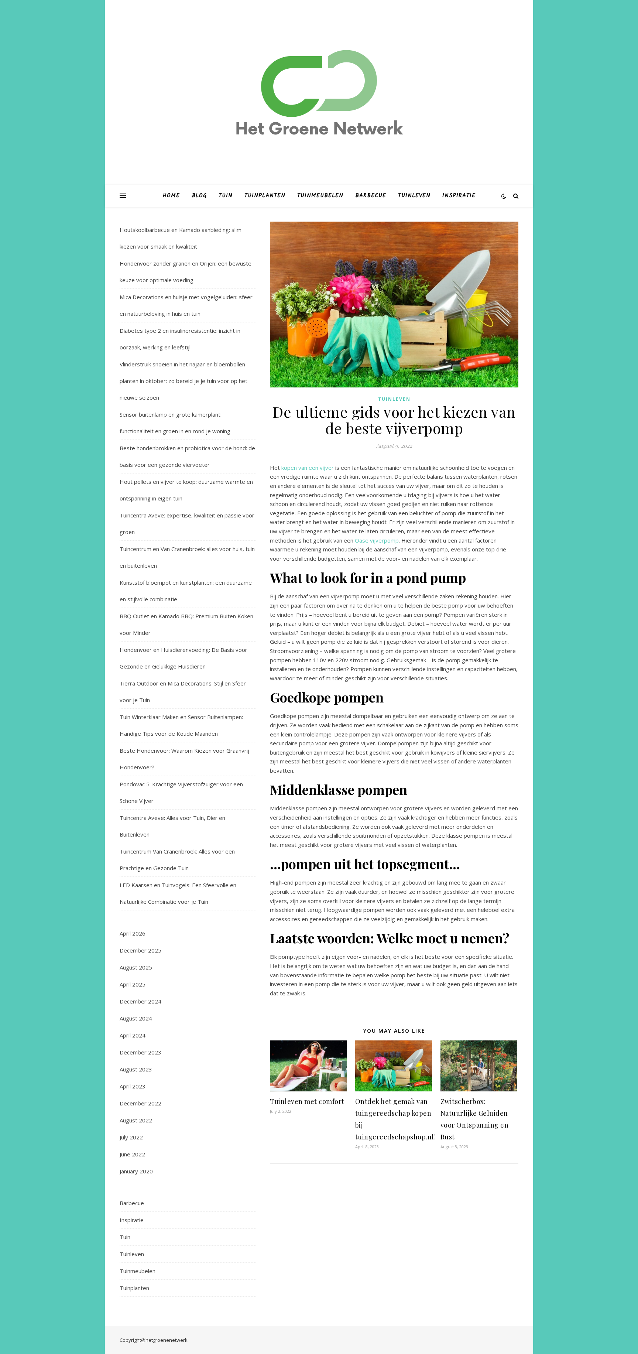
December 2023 (140, 1052)
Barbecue (370, 195)
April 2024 (132, 1035)
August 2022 (136, 1120)
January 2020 (136, 1171)
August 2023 (136, 1069)
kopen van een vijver (307, 467)
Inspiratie (459, 195)
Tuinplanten (264, 195)
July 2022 (131, 1137)
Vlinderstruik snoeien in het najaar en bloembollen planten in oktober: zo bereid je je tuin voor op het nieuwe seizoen (183, 380)
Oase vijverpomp (377, 540)
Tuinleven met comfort (307, 1101)
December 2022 (140, 1103)
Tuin (226, 195)
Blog (199, 195)
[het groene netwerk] (319, 92)
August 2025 (136, 967)
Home (171, 195)
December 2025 (140, 950)
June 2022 (132, 1154)
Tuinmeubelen (320, 195)
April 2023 (132, 1086)
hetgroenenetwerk (166, 1340)
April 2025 (132, 984)
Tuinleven (414, 195)
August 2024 (136, 1018)
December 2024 (140, 1001)
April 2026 (132, 933)
